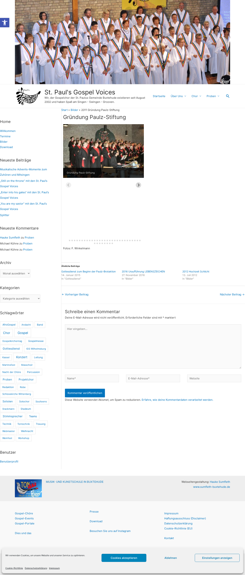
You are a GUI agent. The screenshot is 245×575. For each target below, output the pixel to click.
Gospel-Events (24, 518)
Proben (211, 96)
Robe (23, 387)
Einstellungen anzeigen (217, 558)
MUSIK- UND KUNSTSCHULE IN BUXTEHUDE (74, 481)
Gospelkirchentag (12, 341)
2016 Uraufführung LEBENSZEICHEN (143, 271)
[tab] (67, 240)
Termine (5, 136)
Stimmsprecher (13, 416)
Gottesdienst (11, 348)
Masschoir (27, 364)
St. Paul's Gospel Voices (79, 92)
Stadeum (26, 408)
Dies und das (23, 533)
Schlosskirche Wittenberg (16, 393)
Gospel (23, 333)
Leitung (38, 357)
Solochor (24, 401)
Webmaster (8, 431)
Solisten (8, 401)
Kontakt (169, 538)
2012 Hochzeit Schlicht (195, 271)
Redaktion (8, 387)
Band (40, 324)
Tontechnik (23, 423)
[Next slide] (138, 185)
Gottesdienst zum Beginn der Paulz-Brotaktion (88, 271)
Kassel (6, 357)
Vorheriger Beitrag (75, 294)
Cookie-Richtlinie (14, 568)
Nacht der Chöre (11, 372)
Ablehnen (170, 558)
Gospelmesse (36, 341)
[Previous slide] (68, 185)
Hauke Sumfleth (10, 237)
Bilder (4, 141)
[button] (4, 22)
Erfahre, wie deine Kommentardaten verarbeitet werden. (177, 399)
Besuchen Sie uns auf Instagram (110, 531)
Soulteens (41, 401)
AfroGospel (9, 324)
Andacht (26, 324)
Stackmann (8, 408)
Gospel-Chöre (24, 513)
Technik (6, 423)
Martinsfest (8, 364)
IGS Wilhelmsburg (36, 348)
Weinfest (7, 438)
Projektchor (26, 379)
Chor (195, 96)
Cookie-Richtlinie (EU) (178, 528)
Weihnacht (27, 431)
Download (6, 147)
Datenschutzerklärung (36, 568)
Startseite (159, 96)
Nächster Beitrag (232, 294)
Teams (33, 416)
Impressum (54, 568)
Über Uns (177, 96)
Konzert (21, 357)
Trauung (40, 423)
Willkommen (8, 131)
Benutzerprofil (9, 461)
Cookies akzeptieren (124, 558)
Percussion (33, 372)
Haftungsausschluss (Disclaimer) (185, 518)
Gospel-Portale (24, 523)
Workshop (23, 438)
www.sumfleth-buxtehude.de (211, 486)
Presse (94, 511)
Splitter (4, 215)
